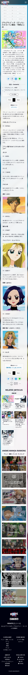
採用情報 (7, 663)
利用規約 (7, 659)
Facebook (21, 659)
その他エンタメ (7, 650)
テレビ (7, 648)
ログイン (20, 641)
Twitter (21, 657)
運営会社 (7, 665)
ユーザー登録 (20, 639)
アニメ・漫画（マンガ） (7, 639)
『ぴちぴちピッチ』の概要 (10, 87)
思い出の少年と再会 (13, 96)
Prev (9, 100)
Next (18, 100)
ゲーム (7, 641)
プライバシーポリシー (7, 661)
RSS (21, 661)
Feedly (21, 663)
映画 (7, 645)
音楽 (7, 643)
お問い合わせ (7, 657)
